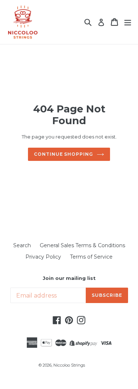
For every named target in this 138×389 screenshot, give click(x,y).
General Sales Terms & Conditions (82, 245)
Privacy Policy (43, 256)
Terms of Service (91, 256)
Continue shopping (63, 154)
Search (22, 245)
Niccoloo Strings (69, 365)
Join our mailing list (69, 278)
